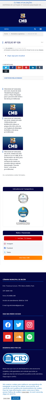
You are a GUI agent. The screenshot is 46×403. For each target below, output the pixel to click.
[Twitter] (19, 325)
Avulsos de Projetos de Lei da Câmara (31, 50)
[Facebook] (8, 325)
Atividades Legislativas (11, 50)
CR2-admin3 (9, 48)
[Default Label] (8, 337)
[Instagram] (29, 325)
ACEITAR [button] (16, 398)
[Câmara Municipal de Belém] (23, 18)
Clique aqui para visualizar (16, 56)
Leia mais (25, 392)
